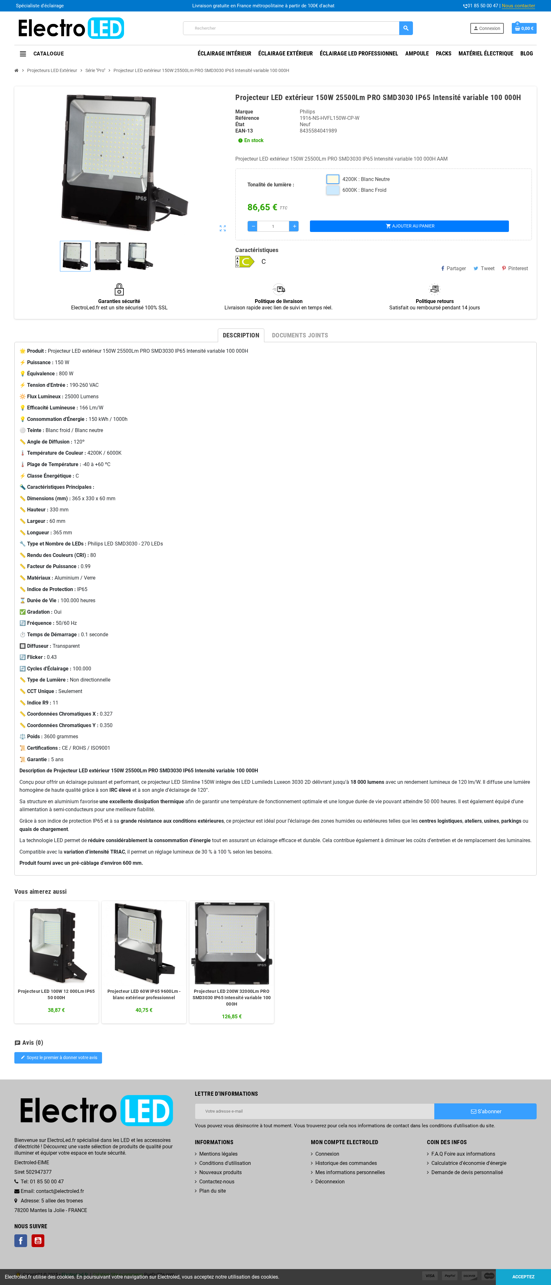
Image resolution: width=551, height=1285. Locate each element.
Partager (456, 268)
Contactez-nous (216, 1182)
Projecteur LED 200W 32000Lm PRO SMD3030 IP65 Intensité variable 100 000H (232, 998)
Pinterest (518, 268)
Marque (244, 112)
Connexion (327, 1154)
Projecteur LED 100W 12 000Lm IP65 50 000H (56, 994)
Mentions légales (218, 1154)
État (239, 124)
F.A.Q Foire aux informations (463, 1154)
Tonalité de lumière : (270, 185)
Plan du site (212, 1191)
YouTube (38, 1240)
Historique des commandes (346, 1163)
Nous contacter (518, 6)
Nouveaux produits (220, 1172)
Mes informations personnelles (350, 1172)
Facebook (20, 1240)
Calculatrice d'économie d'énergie (468, 1163)
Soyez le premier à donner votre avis (59, 1057)
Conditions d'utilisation (225, 1163)
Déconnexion (330, 1182)
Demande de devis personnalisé (467, 1172)
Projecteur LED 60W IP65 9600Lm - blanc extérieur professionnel (144, 994)
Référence (247, 118)
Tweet (488, 268)
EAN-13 (244, 131)
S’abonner (489, 1111)
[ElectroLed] (70, 28)
